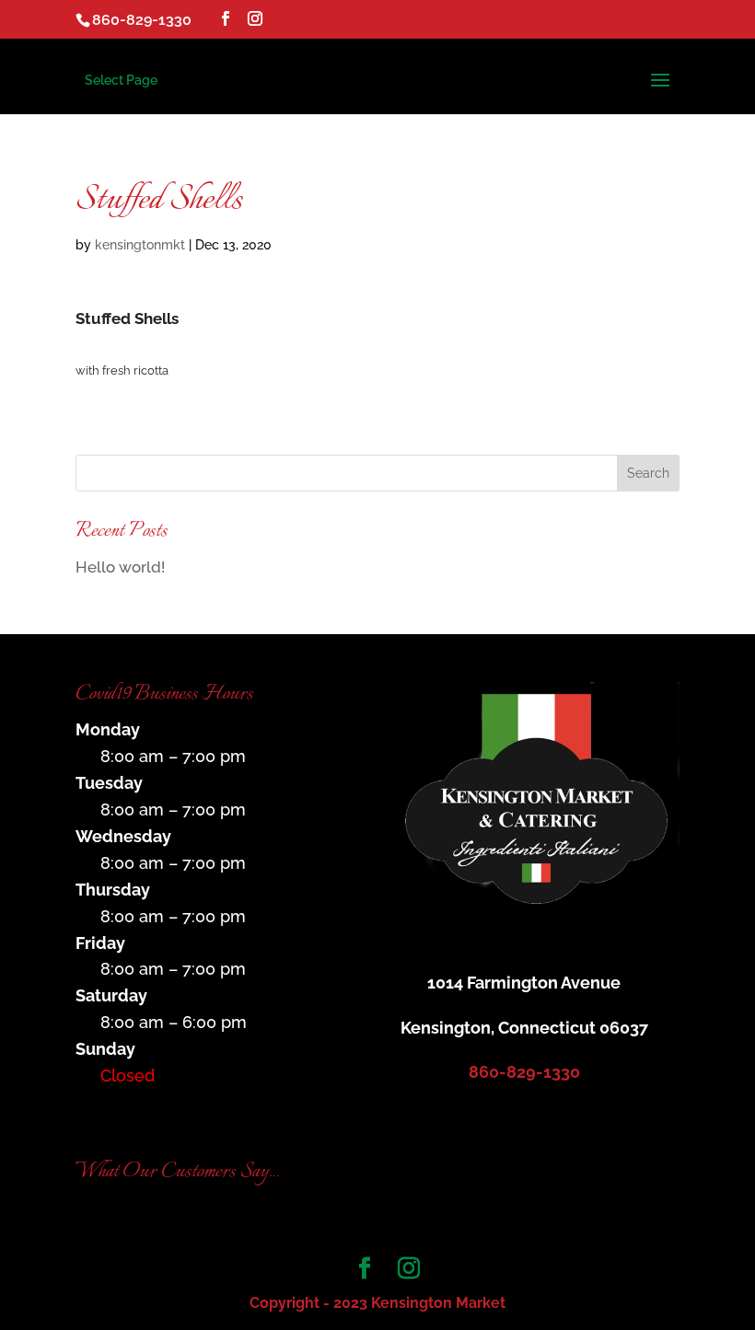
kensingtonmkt (140, 244)
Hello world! (120, 567)
